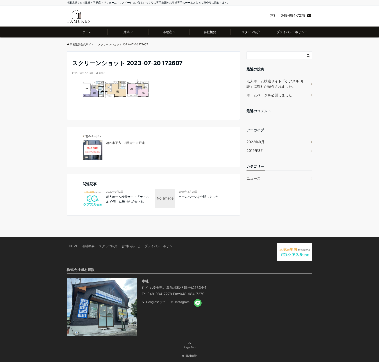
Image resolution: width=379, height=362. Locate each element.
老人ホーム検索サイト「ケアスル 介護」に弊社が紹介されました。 (275, 84)
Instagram (182, 302)
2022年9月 (256, 142)
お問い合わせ (131, 246)
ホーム (87, 32)
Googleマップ (155, 302)
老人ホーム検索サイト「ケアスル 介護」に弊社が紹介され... (127, 199)
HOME (73, 246)
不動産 (167, 32)
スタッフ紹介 (251, 32)
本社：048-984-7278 (287, 15)
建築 (126, 32)
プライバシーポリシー (292, 32)
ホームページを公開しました (198, 197)
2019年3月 (255, 150)
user (101, 73)
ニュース (254, 178)
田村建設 (191, 355)
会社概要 (210, 32)
